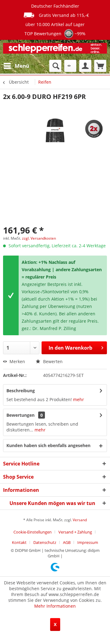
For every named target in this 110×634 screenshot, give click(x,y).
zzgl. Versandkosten (39, 238)
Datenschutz (44, 542)
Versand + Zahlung (75, 532)
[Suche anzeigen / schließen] (55, 66)
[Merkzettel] (70, 66)
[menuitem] (16, 66)
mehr (78, 399)
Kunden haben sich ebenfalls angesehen (48, 445)
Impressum (87, 542)
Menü (22, 65)
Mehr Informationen (55, 606)
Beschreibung (20, 390)
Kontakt (19, 542)
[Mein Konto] (85, 66)
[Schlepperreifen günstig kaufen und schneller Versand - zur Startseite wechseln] (55, 50)
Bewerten (52, 361)
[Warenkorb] (100, 66)
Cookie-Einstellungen (32, 532)
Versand (80, 519)
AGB (67, 542)
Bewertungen (20, 415)
